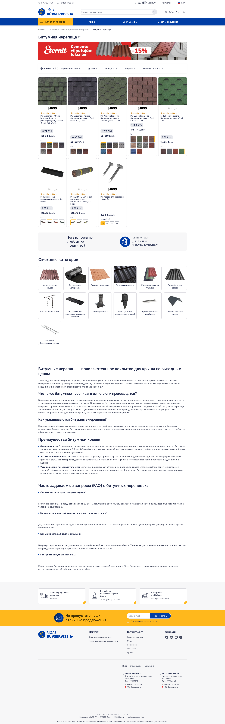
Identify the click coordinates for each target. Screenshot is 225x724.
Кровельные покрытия (78, 29)
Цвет (42, 140)
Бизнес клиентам (135, 637)
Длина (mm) (105, 219)
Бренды (130, 652)
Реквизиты (132, 645)
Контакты (166, 3)
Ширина (128, 68)
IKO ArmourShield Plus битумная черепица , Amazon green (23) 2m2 (111, 118)
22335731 (134, 681)
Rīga (124, 666)
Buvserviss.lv (71, 569)
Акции (92, 22)
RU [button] (182, 3)
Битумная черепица (102, 29)
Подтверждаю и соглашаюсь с (145, 621)
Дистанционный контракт (101, 637)
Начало (41, 29)
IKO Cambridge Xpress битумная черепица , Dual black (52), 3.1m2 (82, 118)
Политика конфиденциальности (103, 641)
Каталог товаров (55, 21)
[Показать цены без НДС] (144, 2)
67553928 (115, 717)
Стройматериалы (57, 29)
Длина (91, 68)
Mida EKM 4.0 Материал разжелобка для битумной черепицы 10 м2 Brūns (82, 200)
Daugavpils (136, 666)
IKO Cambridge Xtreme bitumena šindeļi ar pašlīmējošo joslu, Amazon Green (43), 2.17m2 (51, 119)
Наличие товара (151, 68)
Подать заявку (160, 616)
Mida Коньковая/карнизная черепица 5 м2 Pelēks (52, 199)
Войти (171, 12)
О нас (129, 641)
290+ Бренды (130, 22)
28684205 (171, 681)
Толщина (109, 68)
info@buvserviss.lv (137, 717)
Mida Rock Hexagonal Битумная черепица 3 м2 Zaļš (172, 118)
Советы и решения (168, 22)
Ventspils (149, 666)
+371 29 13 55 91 (67, 3)
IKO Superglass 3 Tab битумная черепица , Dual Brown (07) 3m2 (142, 118)
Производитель (69, 68)
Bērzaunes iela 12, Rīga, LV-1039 (93, 717)
